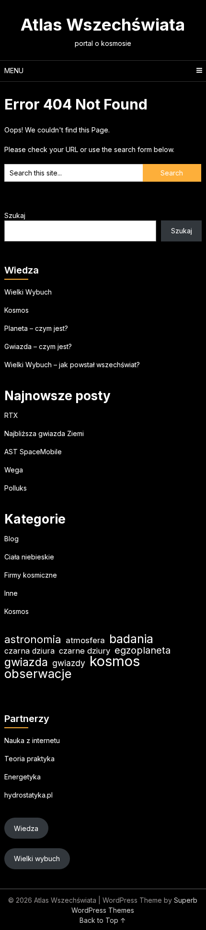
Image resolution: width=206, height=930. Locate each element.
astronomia (32, 640)
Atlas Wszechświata (103, 24)
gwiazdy (68, 663)
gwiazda (26, 662)
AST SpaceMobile (33, 452)
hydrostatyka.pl (28, 795)
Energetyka (22, 777)
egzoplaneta (142, 651)
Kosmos (16, 310)
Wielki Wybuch (28, 292)
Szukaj (14, 215)
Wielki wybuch (37, 858)
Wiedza (26, 828)
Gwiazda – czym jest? (38, 346)
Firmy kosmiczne (30, 575)
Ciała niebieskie (29, 557)
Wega (13, 470)
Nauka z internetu (32, 740)
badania (131, 639)
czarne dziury (84, 651)
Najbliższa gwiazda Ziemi (44, 433)
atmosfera (85, 640)
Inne (11, 593)
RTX (11, 415)
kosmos (115, 661)
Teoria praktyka (29, 759)
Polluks (15, 488)
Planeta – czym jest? (36, 328)
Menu (13, 70)
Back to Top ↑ (103, 920)
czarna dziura (29, 651)
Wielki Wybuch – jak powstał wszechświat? (72, 365)
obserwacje (38, 673)
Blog (11, 539)
